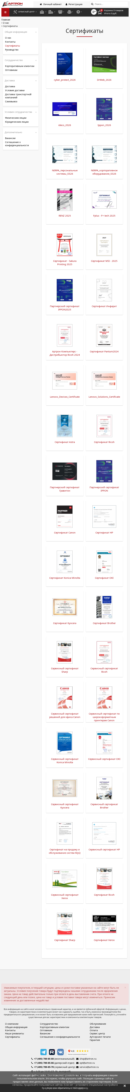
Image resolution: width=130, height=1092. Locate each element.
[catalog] (5, 12)
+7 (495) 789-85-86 (44, 1062)
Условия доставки (15, 90)
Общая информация (16, 31)
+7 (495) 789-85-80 (44, 1058)
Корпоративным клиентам (19, 66)
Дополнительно (13, 132)
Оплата (94, 1030)
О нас (8, 37)
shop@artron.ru (88, 1058)
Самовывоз (11, 101)
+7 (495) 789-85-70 (44, 1066)
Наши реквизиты (14, 1033)
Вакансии (10, 138)
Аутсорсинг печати (100, 1036)
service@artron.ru (89, 1066)
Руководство (11, 49)
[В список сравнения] (94, 12)
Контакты (10, 41)
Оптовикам (11, 69)
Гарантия (95, 1039)
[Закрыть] (125, 1085)
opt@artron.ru (87, 1062)
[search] (92, 4)
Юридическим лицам (17, 121)
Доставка (10, 80)
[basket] (113, 12)
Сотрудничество (14, 60)
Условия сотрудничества (18, 111)
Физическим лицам (15, 117)
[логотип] (12, 3)
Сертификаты (12, 45)
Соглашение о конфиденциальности (17, 144)
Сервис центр (97, 1033)
